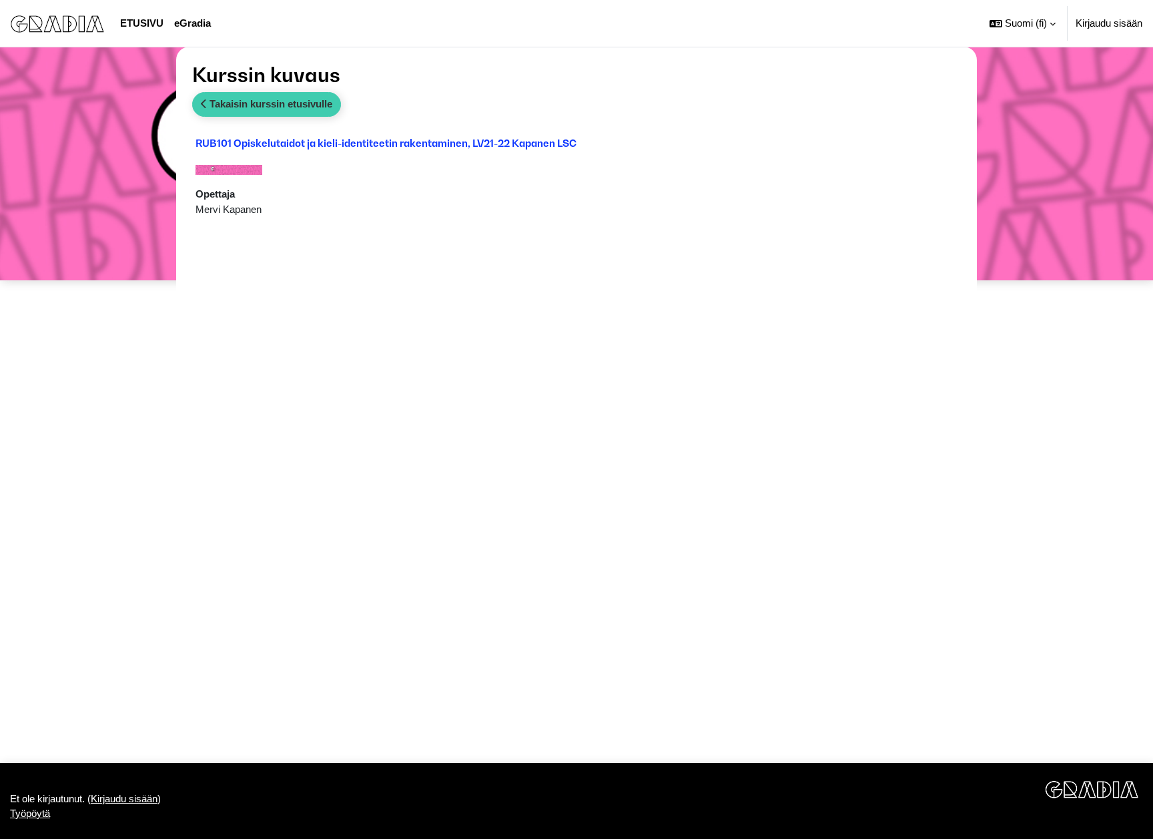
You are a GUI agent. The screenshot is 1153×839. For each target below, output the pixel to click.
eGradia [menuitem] (192, 23)
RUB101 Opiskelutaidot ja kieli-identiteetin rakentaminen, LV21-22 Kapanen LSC (386, 143)
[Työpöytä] (57, 23)
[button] (1022, 23)
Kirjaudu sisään (1109, 23)
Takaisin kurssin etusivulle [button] (269, 103)
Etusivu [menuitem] (141, 23)
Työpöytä (30, 813)
